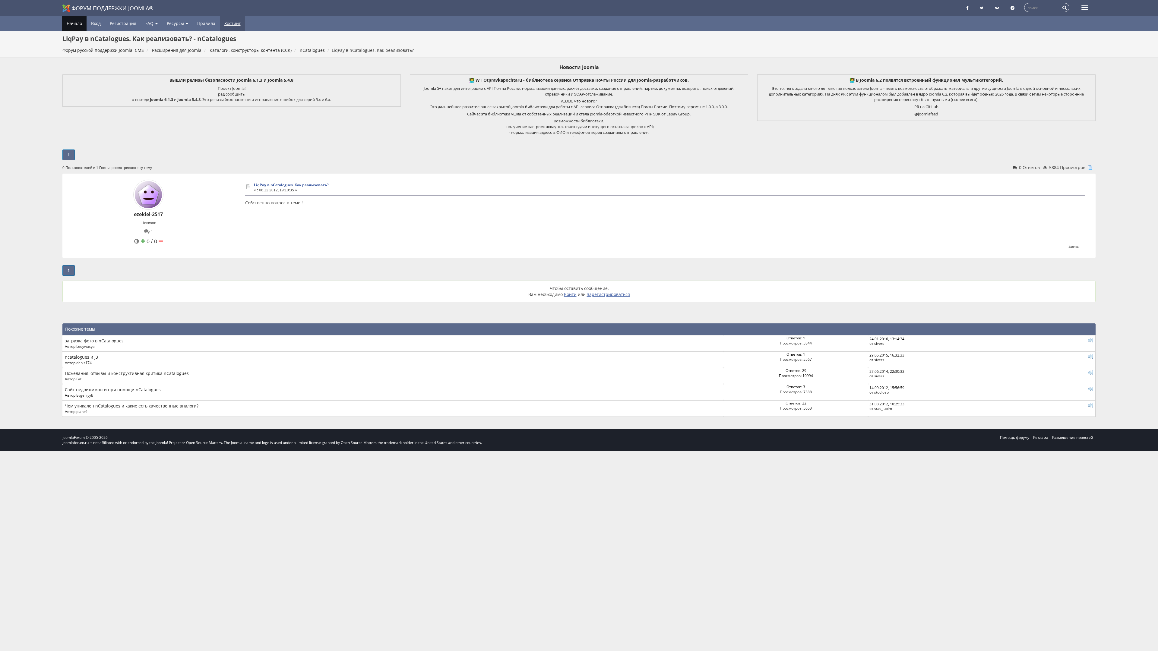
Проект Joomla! (231, 88)
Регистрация (123, 23)
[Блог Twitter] (982, 8)
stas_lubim (883, 408)
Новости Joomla (579, 67)
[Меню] (1084, 7)
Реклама (1040, 437)
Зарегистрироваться (608, 294)
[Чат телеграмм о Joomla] (1012, 8)
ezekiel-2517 (148, 214)
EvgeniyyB (84, 395)
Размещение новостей (1072, 437)
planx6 (81, 411)
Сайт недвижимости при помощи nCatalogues (113, 389)
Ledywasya (85, 346)
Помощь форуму (1014, 437)
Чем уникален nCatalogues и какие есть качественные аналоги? (131, 406)
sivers (879, 343)
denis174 (84, 362)
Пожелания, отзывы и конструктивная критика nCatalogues (127, 373)
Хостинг (232, 23)
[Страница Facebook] (967, 8)
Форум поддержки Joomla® (112, 8)
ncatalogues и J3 (81, 357)
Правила (206, 23)
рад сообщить (231, 94)
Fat (78, 378)
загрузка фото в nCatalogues (94, 341)
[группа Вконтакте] (997, 8)
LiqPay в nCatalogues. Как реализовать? (291, 185)
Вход (96, 23)
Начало (74, 23)
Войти (570, 294)
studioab (881, 392)
